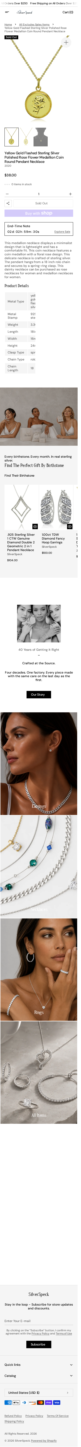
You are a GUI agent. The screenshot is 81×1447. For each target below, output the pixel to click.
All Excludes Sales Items (34, 24)
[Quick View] (35, 526)
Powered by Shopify (44, 1440)
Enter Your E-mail (17, 1321)
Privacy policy (34, 1416)
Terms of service (58, 1416)
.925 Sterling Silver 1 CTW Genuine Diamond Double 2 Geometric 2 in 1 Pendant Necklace (21, 542)
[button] (9, 12)
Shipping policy (14, 1421)
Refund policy (13, 1416)
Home (8, 24)
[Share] (8, 203)
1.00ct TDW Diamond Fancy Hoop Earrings (53, 538)
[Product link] (21, 525)
